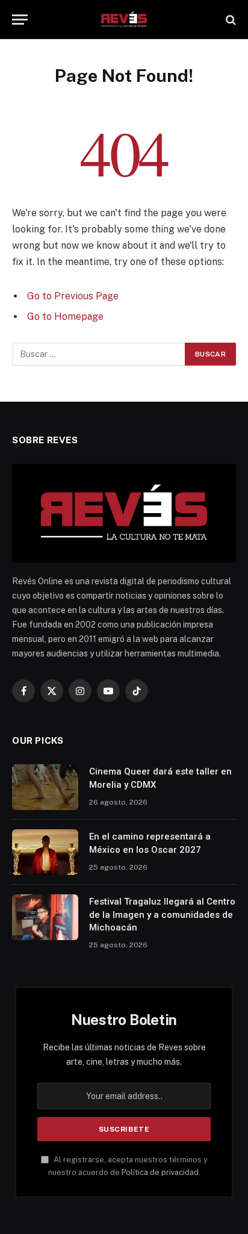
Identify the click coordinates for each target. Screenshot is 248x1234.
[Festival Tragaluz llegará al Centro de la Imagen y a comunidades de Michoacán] (45, 917)
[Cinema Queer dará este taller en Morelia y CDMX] (45, 787)
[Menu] (20, 19)
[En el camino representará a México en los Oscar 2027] (45, 852)
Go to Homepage (65, 316)
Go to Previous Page (73, 296)
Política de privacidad (160, 1172)
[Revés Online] (124, 19)
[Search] (229, 19)
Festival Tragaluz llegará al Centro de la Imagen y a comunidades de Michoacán (162, 914)
